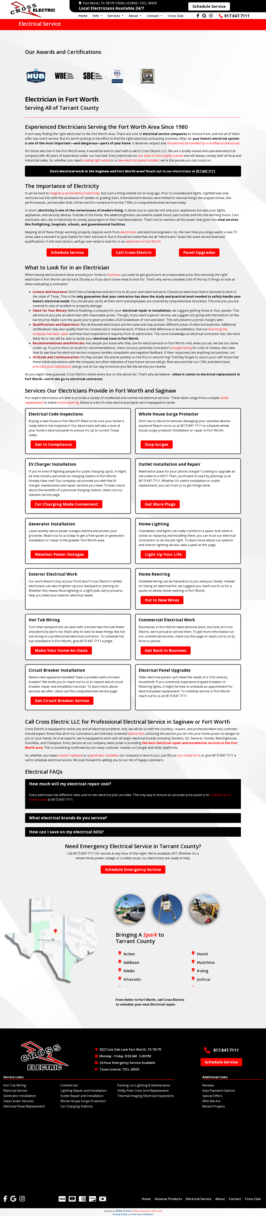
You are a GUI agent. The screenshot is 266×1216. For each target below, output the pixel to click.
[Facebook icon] (5, 1199)
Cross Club (175, 16)
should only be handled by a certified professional (203, 143)
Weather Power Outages (59, 554)
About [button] (134, 16)
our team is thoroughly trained (160, 155)
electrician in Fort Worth (143, 241)
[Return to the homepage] (33, 9)
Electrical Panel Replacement (24, 1106)
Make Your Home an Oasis (61, 650)
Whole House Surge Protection (83, 1101)
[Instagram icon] (22, 1199)
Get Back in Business (165, 650)
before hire (136, 733)
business (113, 275)
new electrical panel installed (138, 160)
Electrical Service (15, 1090)
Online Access (123, 1211)
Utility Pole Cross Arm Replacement (143, 1090)
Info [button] (96, 16)
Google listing (181, 348)
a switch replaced (69, 755)
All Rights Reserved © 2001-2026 (147, 1211)
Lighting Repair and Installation (83, 1090)
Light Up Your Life (163, 554)
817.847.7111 (237, 15)
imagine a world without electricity (75, 193)
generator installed (104, 755)
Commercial (69, 1085)
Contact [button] (153, 16)
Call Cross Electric (133, 252)
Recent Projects (213, 1106)
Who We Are (211, 1101)
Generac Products (168, 1199)
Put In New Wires (162, 600)
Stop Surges (156, 444)
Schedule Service (209, 6)
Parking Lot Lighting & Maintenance (143, 1085)
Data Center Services (18, 1101)
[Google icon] (13, 1199)
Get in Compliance (53, 444)
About (220, 1199)
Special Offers (212, 1096)
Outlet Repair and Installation (81, 1096)
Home (82, 16)
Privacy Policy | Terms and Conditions (133, 1214)
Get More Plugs (160, 504)
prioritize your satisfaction (52, 366)
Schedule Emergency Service (133, 869)
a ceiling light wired (96, 160)
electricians (128, 232)
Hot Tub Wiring (14, 1085)
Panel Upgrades (199, 252)
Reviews (208, 1085)
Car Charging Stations (76, 1106)
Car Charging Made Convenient (66, 504)
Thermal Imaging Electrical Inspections (145, 1096)
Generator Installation (19, 1096)
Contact (235, 1199)
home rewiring (68, 402)
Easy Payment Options (218, 1090)
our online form (188, 755)
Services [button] (114, 16)
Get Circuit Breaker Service (62, 700)
